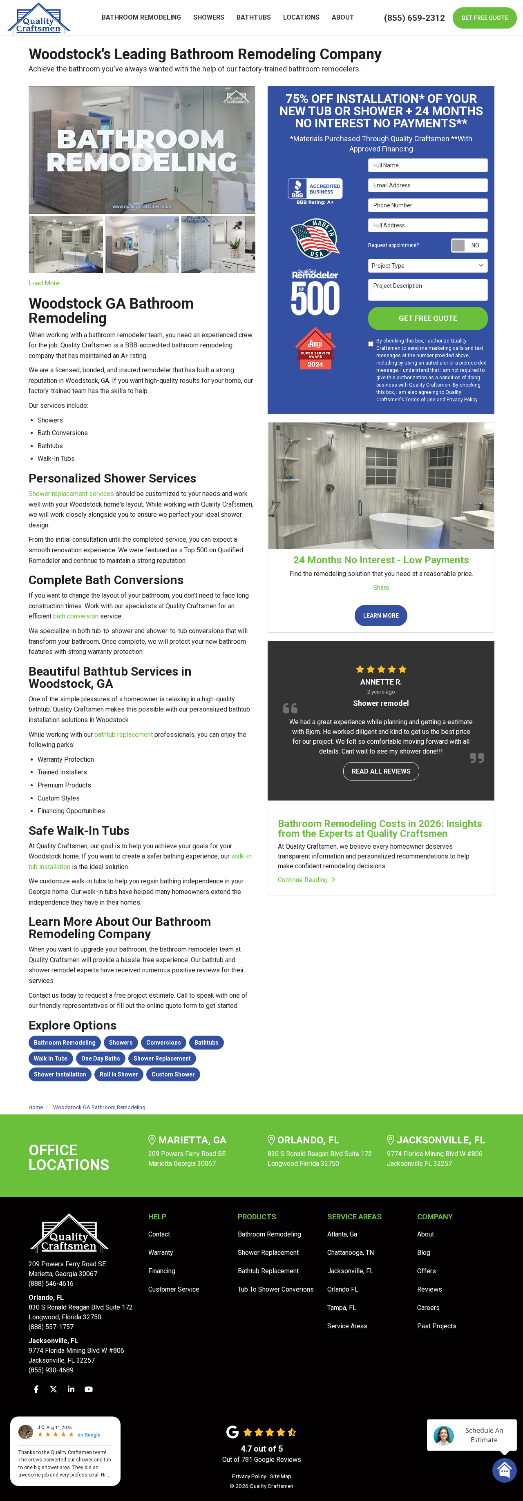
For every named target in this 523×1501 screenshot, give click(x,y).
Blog (423, 1252)
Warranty (160, 1252)
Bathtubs (206, 1042)
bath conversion (75, 616)
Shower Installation (60, 1074)
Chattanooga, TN (350, 1252)
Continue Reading (303, 880)
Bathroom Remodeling (65, 1042)
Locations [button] (301, 17)
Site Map (280, 1476)
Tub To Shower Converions (276, 1289)
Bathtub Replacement (268, 1271)
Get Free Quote (484, 18)
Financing (161, 1271)
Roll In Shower (119, 1074)
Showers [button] (208, 17)
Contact (159, 1234)
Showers (121, 1042)
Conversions (163, 1042)
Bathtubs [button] (254, 17)
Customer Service (173, 1289)
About (425, 1234)
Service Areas (347, 1326)
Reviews (429, 1289)
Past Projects (436, 1326)
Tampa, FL (341, 1308)
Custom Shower (173, 1074)
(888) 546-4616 (67, 1274)
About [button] (343, 17)
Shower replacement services (71, 494)
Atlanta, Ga (342, 1234)
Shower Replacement (162, 1058)
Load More (44, 283)
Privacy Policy (462, 399)
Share (381, 588)
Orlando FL (342, 1289)
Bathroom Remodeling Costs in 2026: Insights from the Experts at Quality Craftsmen (380, 828)
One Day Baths (100, 1058)
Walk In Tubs (51, 1058)
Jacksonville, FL (350, 1271)
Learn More (381, 615)
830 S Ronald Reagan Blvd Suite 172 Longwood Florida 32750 (320, 1151)
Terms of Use (420, 399)
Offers (426, 1271)
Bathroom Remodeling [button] (141, 17)
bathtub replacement (123, 734)
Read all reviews (381, 771)
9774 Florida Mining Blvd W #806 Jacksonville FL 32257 (436, 1151)
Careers (428, 1308)
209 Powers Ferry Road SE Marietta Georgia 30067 (187, 1151)
